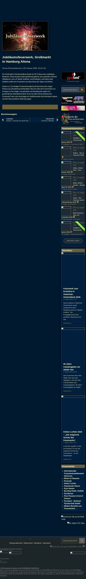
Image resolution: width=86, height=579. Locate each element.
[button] (30, 539)
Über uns (34, 574)
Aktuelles (67, 250)
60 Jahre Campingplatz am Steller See (71, 367)
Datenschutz (28, 543)
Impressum (47, 543)
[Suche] (82, 89)
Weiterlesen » (67, 323)
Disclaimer (37, 543)
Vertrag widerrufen (16, 543)
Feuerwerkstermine (72, 128)
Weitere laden (73, 241)
